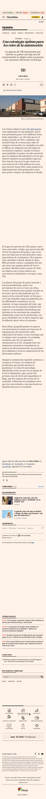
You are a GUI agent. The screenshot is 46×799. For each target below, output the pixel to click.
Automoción (21, 528)
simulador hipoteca (23, 713)
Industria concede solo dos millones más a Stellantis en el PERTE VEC (27, 500)
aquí (32, 542)
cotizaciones (9, 728)
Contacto (7, 777)
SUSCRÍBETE (35, 17)
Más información (6, 537)
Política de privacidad (12, 780)
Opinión (7, 27)
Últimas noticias (41, 33)
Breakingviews (29, 33)
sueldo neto (36, 713)
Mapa (28, 780)
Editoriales (6, 33)
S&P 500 (19, 12)
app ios (23, 728)
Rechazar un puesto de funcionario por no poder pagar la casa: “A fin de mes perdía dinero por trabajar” (22, 636)
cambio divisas (23, 721)
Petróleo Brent (35, 12)
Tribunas (20, 33)
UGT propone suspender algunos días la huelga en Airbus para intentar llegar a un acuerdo (23, 621)
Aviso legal (13, 777)
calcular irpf (9, 713)
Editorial (18, 38)
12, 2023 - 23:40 (23, 79)
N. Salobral (18, 518)
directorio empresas (37, 721)
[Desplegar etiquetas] (42, 527)
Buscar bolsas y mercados (12, 671)
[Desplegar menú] (3, 17)
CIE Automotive (34, 129)
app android (36, 728)
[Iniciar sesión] (42, 17)
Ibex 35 (5, 12)
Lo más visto (7, 655)
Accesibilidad (22, 780)
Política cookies (21, 777)
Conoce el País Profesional (23, 737)
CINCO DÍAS (23, 76)
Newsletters (36, 780)
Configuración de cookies (34, 777)
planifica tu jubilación (9, 721)
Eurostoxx (11, 681)
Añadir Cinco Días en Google (13, 90)
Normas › (41, 486)
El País (41, 21)
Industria (30, 528)
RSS (31, 780)
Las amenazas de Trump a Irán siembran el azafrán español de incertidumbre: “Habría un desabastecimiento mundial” (20, 629)
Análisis (13, 33)
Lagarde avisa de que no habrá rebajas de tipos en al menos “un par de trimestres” (28, 513)
